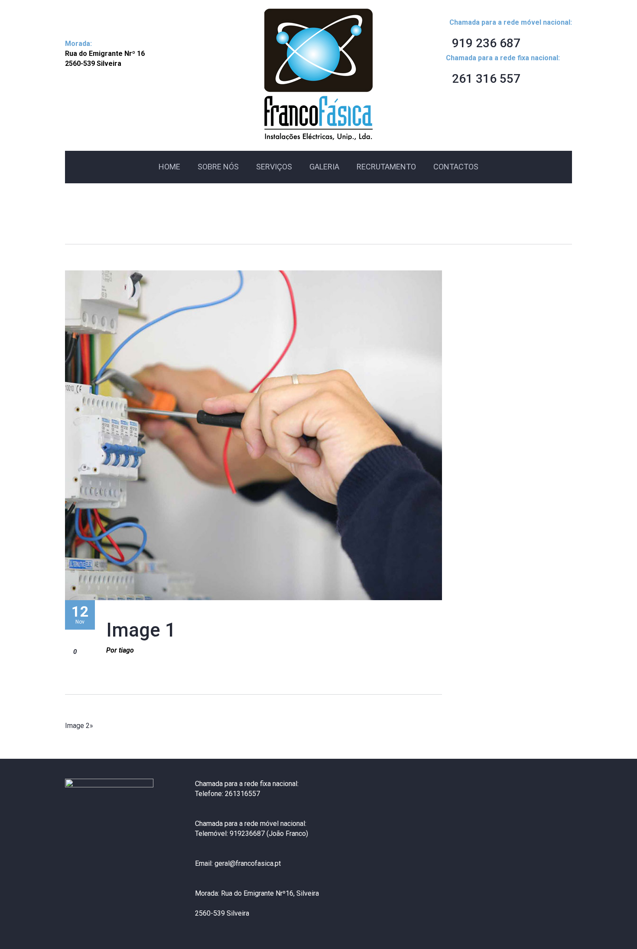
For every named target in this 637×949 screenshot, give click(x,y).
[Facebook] (72, 914)
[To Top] (610, 922)
